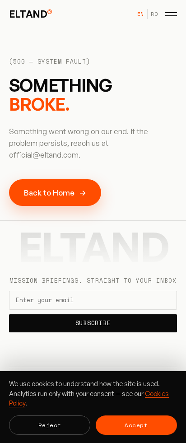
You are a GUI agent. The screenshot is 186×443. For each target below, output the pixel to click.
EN (140, 14)
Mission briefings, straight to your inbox (93, 281)
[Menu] (171, 14)
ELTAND (30, 14)
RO (154, 14)
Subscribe (93, 323)
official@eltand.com (44, 154)
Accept (136, 425)
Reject (49, 425)
